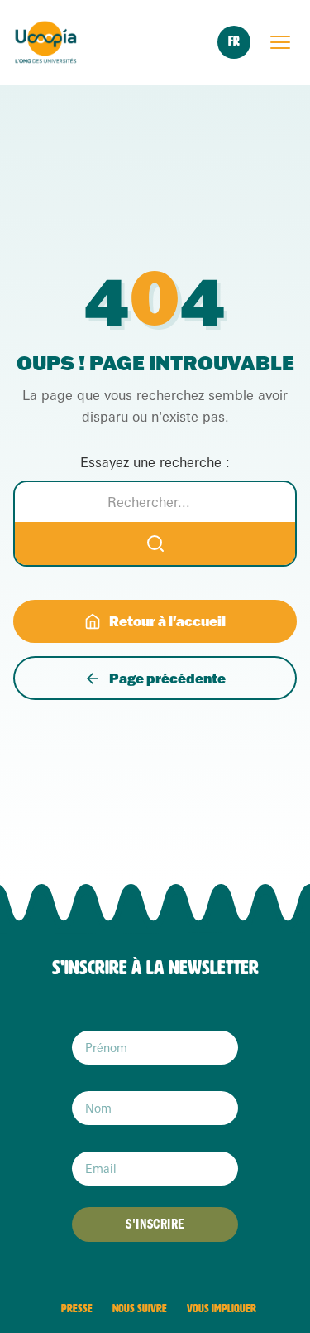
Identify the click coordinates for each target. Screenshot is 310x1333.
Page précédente (167, 678)
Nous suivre (139, 1308)
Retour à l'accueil (167, 621)
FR (234, 41)
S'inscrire (155, 1224)
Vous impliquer (221, 1308)
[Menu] (280, 42)
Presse (77, 1308)
